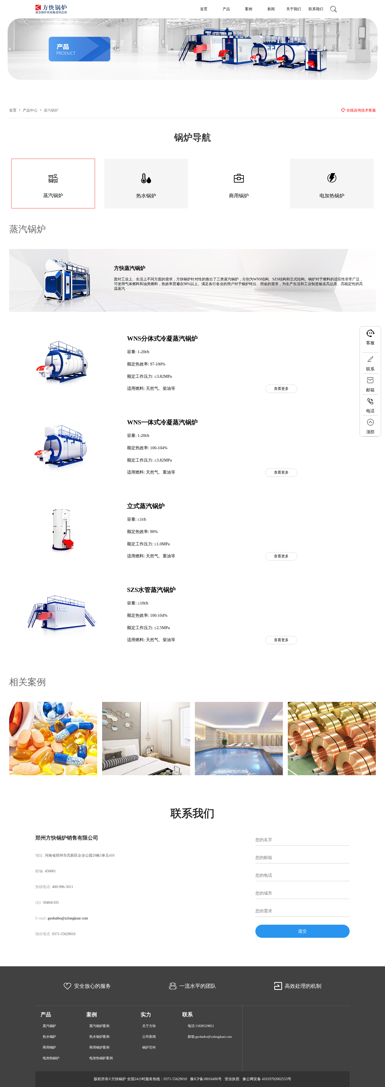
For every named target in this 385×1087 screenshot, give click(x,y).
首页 (203, 9)
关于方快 (149, 1026)
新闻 (271, 9)
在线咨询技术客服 (361, 110)
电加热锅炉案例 (101, 1058)
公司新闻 (149, 1037)
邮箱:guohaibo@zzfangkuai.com (210, 1037)
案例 (248, 9)
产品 (226, 9)
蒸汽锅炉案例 (99, 1026)
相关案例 (27, 682)
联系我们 (316, 9)
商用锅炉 (49, 1047)
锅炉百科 (149, 1047)
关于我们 (293, 9)
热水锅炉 (49, 1037)
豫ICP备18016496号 (206, 1079)
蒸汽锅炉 (27, 229)
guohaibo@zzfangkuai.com (68, 918)
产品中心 (30, 110)
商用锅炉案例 (99, 1047)
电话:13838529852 (201, 1026)
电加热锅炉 (51, 1058)
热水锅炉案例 (99, 1037)
